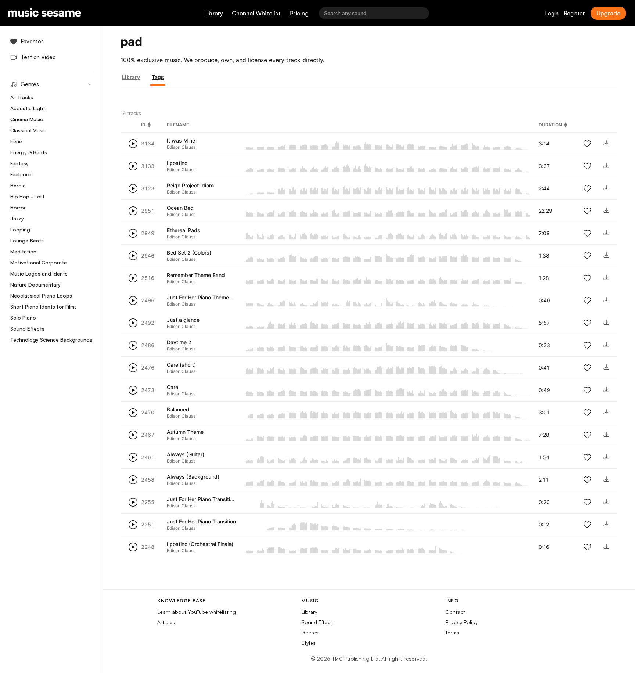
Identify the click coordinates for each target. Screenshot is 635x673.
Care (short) (181, 364)
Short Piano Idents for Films (43, 306)
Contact (455, 612)
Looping (20, 229)
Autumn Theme (185, 432)
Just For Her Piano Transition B (204, 499)
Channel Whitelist (256, 13)
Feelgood (21, 174)
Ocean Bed (180, 208)
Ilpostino (177, 163)
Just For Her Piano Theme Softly (205, 297)
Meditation (23, 251)
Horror (18, 207)
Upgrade (608, 13)
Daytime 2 (179, 342)
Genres (310, 632)
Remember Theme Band (196, 275)
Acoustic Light (27, 108)
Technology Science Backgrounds (51, 339)
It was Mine (181, 140)
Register (574, 13)
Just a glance (183, 320)
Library (213, 13)
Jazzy (17, 218)
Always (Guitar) (185, 454)
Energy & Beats (28, 152)
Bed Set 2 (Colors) (189, 252)
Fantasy (19, 163)
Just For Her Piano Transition (201, 521)
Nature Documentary (35, 284)
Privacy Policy (461, 622)
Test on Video (38, 57)
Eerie (16, 141)
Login (552, 13)
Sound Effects (27, 328)
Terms (452, 632)
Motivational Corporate (38, 262)
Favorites (32, 41)
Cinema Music (26, 119)
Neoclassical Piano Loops (41, 295)
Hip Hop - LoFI (27, 196)
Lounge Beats (27, 240)
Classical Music (28, 130)
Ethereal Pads (183, 230)
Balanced (178, 409)
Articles (166, 622)
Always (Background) (193, 477)
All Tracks (21, 97)
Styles (308, 643)
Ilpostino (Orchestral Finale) (200, 544)
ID (143, 124)
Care (172, 387)
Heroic (18, 185)
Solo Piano (23, 317)
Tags (158, 77)
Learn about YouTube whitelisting (196, 612)
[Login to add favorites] (587, 143)
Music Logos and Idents (39, 273)
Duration (550, 124)
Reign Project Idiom (190, 185)
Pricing (299, 13)
